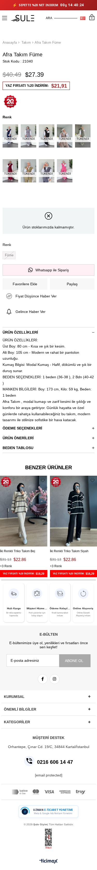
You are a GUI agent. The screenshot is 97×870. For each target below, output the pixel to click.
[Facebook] (43, 679)
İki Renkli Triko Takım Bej (17, 551)
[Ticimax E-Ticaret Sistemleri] (48, 861)
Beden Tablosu (18, 448)
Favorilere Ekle (43, 480)
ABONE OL (74, 661)
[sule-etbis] (48, 838)
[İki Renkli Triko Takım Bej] (23, 511)
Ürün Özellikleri (20, 332)
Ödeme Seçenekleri (22, 428)
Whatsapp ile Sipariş (52, 270)
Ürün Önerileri (18, 438)
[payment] (48, 792)
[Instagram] (54, 679)
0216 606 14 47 (55, 762)
